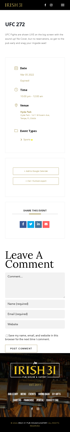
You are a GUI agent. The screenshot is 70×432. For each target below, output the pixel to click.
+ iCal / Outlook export (35, 181)
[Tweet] (30, 224)
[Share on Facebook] (23, 224)
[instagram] (51, 5)
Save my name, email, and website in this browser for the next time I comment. (31, 337)
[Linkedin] (38, 224)
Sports (26, 139)
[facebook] (45, 5)
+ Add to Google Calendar (36, 171)
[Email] (46, 224)
